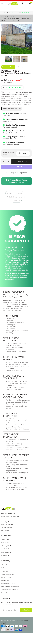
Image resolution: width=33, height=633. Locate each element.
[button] (6, 3)
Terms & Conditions (7, 574)
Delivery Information (14, 193)
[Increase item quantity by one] (8, 161)
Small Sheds (5, 549)
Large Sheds (5, 555)
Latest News (5, 593)
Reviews (16, 201)
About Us (4, 565)
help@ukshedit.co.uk (12, 516)
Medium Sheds (6, 552)
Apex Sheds (5, 539)
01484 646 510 (10, 513)
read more (21, 182)
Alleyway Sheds (6, 546)
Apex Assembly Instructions (10, 590)
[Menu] (2, 3)
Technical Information (15, 197)
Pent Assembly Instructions (10, 586)
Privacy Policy (5, 580)
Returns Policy (6, 577)
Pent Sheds (5, 543)
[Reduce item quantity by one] (3, 161)
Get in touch (5, 571)
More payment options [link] (16, 173)
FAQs (3, 568)
